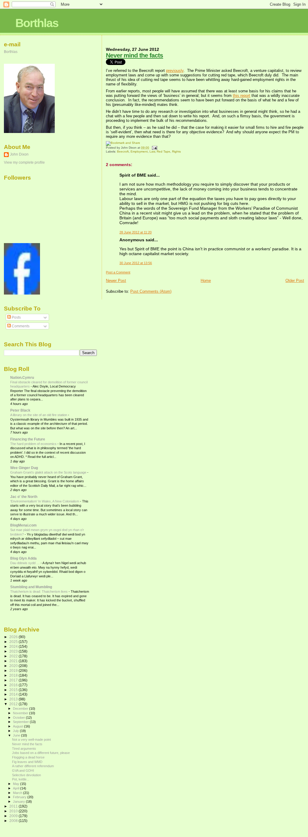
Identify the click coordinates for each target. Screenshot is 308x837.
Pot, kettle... (20, 779)
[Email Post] (153, 147)
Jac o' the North (23, 497)
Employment (139, 151)
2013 (14, 699)
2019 (14, 670)
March (18, 793)
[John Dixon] (22, 293)
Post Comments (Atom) (150, 291)
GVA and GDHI (23, 770)
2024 (14, 646)
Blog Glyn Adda (23, 558)
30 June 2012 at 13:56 (135, 263)
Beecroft (123, 151)
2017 (14, 680)
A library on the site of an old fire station (39, 415)
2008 (14, 821)
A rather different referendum (33, 766)
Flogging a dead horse (28, 757)
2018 (14, 675)
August (18, 726)
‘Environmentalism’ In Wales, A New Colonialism (45, 501)
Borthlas (36, 23)
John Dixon (19, 154)
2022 (14, 656)
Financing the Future (27, 439)
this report (241, 95)
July (16, 731)
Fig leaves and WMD (27, 762)
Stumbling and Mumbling (31, 587)
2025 (14, 642)
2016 (14, 685)
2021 (14, 661)
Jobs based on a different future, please (41, 753)
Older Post (294, 280)
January (19, 801)
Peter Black (20, 410)
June (17, 735)
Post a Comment (118, 272)
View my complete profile (24, 162)
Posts (16, 317)
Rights (176, 151)
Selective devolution (26, 775)
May (16, 784)
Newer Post (116, 280)
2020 (14, 666)
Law (152, 151)
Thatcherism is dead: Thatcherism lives (39, 591)
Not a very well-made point (31, 739)
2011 (14, 806)
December (21, 708)
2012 (14, 704)
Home (206, 280)
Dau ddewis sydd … (25, 563)
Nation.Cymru (22, 377)
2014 (14, 694)
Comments (20, 326)
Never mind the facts (134, 55)
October (19, 717)
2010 (14, 811)
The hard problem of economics (33, 444)
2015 (14, 690)
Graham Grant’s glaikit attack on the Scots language (48, 472)
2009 (14, 816)
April (16, 788)
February (20, 797)
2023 (14, 651)
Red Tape (163, 151)
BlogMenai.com (23, 525)
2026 (14, 637)
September (21, 722)
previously (174, 70)
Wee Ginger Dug (24, 468)
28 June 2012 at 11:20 (135, 232)
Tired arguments (24, 748)
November (21, 713)
